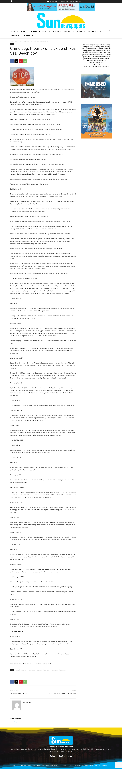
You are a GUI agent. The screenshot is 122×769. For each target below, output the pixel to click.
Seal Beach (46, 670)
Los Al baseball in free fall (18, 693)
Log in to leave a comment (18, 722)
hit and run (23, 670)
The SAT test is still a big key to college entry (62, 693)
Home (11, 41)
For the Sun (15, 57)
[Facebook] (12, 61)
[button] (109, 31)
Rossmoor (39, 670)
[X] (16, 61)
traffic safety (63, 670)
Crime (16, 41)
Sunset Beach (55, 670)
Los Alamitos (31, 670)
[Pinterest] (21, 61)
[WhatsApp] (25, 61)
